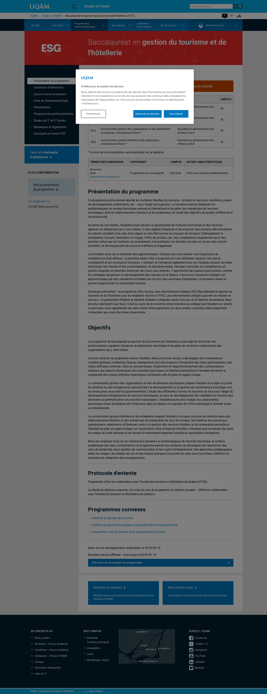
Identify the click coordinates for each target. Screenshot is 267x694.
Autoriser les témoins (147, 114)
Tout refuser (176, 114)
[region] (135, 96)
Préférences (93, 114)
